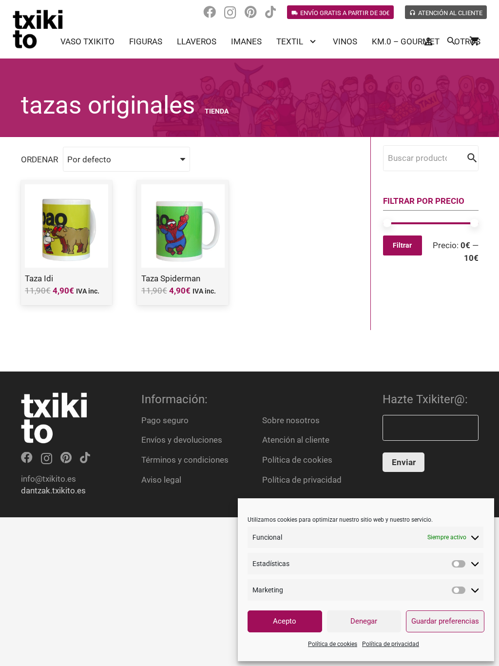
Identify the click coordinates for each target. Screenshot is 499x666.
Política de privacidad (390, 644)
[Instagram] (230, 13)
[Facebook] (209, 12)
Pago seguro (165, 420)
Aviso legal (161, 480)
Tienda (217, 111)
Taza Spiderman (170, 278)
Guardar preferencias (445, 621)
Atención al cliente (295, 440)
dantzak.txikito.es (53, 490)
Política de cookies (332, 644)
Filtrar (402, 245)
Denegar (363, 621)
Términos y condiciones (185, 460)
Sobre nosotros (291, 420)
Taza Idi (39, 278)
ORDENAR (39, 159)
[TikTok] (270, 12)
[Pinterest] (251, 12)
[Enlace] (38, 29)
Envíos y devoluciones (181, 440)
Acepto (284, 621)
